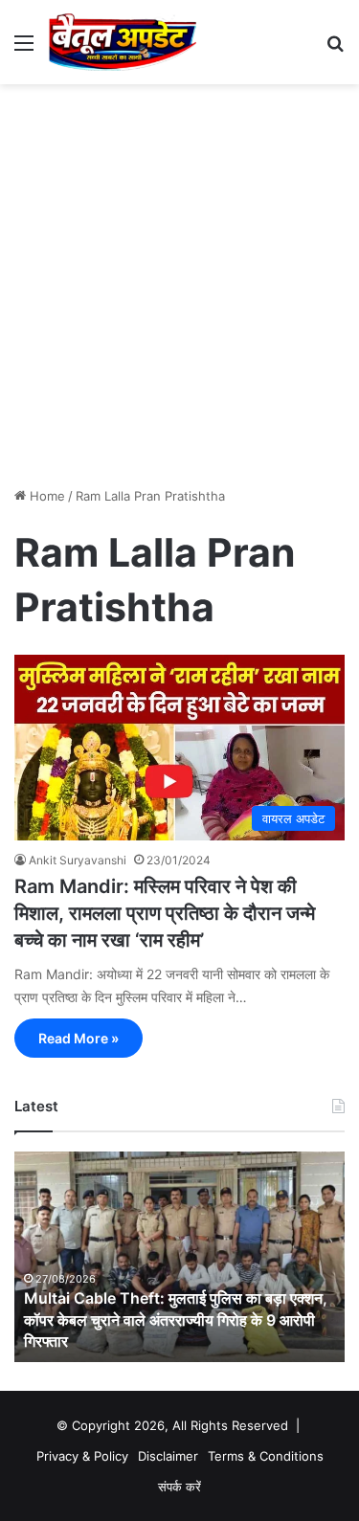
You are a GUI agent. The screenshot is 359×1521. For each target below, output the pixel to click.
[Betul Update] (123, 42)
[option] (179, 1257)
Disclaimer (168, 1456)
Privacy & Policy (82, 1456)
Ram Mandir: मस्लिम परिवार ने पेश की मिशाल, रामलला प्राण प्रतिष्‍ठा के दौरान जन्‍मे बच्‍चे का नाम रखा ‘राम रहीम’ (164, 913)
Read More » (78, 1038)
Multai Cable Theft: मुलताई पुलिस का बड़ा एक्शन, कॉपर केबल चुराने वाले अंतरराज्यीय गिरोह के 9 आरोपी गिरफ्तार (175, 1319)
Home (45, 495)
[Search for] (335, 49)
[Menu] (24, 49)
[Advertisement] (179, 292)
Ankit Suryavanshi (77, 860)
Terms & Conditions (266, 1456)
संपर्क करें (179, 1486)
